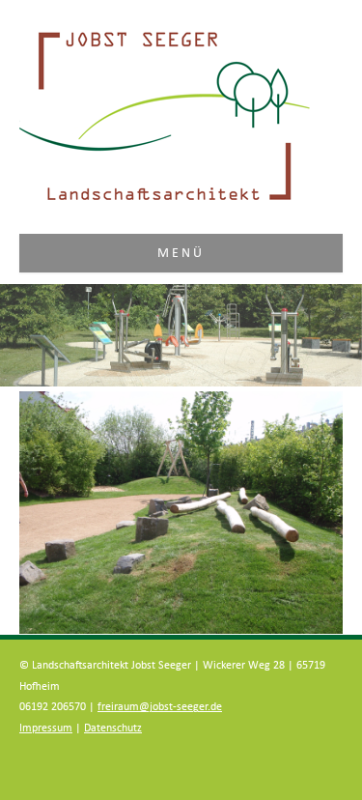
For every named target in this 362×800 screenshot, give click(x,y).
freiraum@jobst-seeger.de (159, 706)
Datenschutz (113, 728)
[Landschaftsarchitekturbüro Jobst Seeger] (164, 202)
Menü (181, 253)
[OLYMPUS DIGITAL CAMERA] (181, 512)
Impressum (45, 728)
